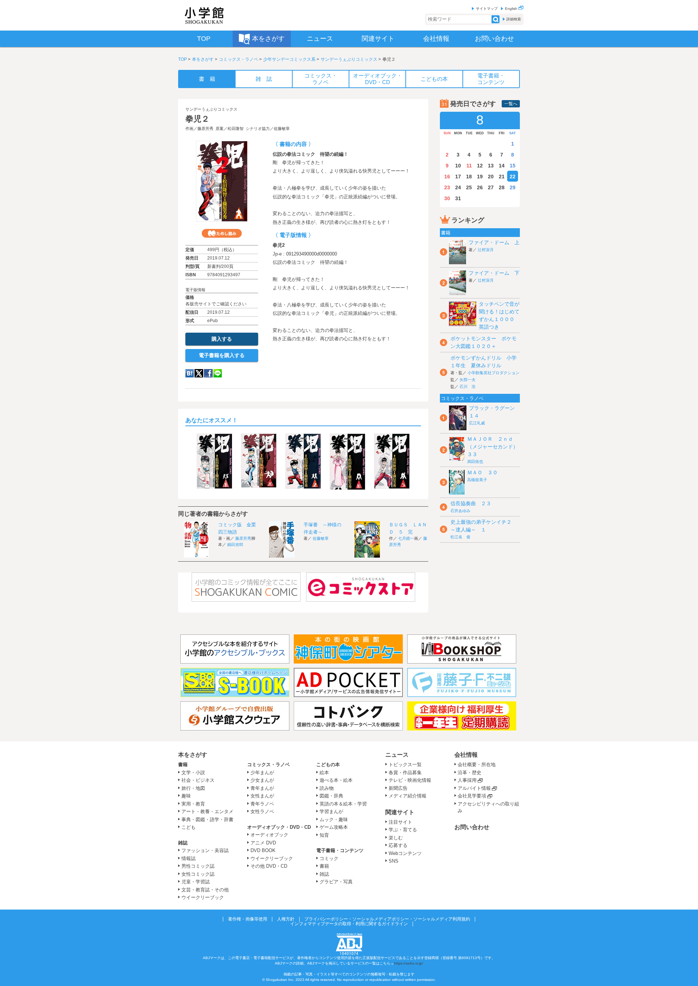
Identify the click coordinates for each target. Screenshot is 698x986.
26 (480, 187)
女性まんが (262, 796)
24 (458, 187)
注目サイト (400, 822)
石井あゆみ (460, 510)
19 (480, 176)
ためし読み (222, 233)
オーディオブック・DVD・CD (279, 827)
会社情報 (466, 755)
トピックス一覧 (405, 764)
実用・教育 (193, 804)
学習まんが (334, 811)
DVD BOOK (263, 850)
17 (458, 176)
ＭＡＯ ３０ (482, 472)
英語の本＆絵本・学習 (343, 804)
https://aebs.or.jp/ (408, 963)
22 (513, 176)
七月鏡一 (406, 538)
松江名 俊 (460, 537)
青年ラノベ (262, 804)
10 (458, 166)
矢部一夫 (468, 379)
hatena (189, 373)
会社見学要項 (472, 796)
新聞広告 (398, 788)
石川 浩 (468, 386)
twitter (198, 373)
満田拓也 (475, 461)
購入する (222, 339)
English (511, 9)
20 (491, 176)
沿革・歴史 (469, 772)
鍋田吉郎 (235, 544)
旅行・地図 (193, 788)
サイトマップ (487, 9)
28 (502, 187)
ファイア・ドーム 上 (494, 242)
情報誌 (188, 858)
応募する (398, 845)
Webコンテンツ (405, 853)
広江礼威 (477, 423)
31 (458, 198)
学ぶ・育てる (403, 829)
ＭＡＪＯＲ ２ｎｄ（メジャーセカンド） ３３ (495, 446)
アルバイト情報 (474, 788)
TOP (182, 59)
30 (447, 198)
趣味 (186, 796)
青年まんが (262, 788)
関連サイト (399, 812)
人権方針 (285, 919)
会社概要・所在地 (477, 764)
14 (502, 166)
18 (469, 176)
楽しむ (396, 837)
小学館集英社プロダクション (494, 373)
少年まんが (262, 772)
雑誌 (183, 843)
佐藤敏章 (282, 128)
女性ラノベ (262, 811)
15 (513, 166)
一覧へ (510, 103)
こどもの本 (328, 764)
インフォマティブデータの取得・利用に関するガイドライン (349, 923)
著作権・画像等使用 (247, 919)
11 (469, 166)
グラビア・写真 (336, 881)
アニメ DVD (263, 843)
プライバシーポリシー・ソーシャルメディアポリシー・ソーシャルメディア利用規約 (387, 919)
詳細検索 (513, 19)
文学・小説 (193, 772)
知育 (324, 835)
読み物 (327, 788)
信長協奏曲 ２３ (470, 503)
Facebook (208, 373)
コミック (329, 858)
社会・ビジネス (197, 780)
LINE (217, 373)
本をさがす (203, 59)
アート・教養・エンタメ (207, 811)
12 (480, 166)
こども (188, 827)
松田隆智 (236, 128)
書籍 (183, 764)
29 (513, 187)
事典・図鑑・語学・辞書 (207, 819)
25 (469, 187)
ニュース (397, 755)
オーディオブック (269, 834)
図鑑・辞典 (331, 796)
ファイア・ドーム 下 (494, 273)
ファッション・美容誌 (205, 850)
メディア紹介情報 (407, 796)
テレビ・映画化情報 (410, 780)
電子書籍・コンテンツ (340, 850)
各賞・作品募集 (405, 772)
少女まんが (262, 780)
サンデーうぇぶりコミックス (349, 59)
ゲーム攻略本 (334, 827)
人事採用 (467, 780)
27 (491, 187)
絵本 (324, 772)
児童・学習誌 (195, 881)
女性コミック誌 (197, 874)
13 (491, 166)
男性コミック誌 (197, 866)
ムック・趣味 (334, 819)
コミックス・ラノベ (238, 59)
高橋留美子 (477, 480)
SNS (393, 861)
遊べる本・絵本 (336, 780)
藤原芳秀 (205, 128)
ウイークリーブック (202, 897)
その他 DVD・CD (268, 866)
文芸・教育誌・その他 (205, 889)
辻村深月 (486, 250)
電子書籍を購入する (222, 355)
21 (502, 176)
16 (447, 176)
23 (447, 187)
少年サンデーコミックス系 (289, 59)
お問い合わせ (471, 827)
